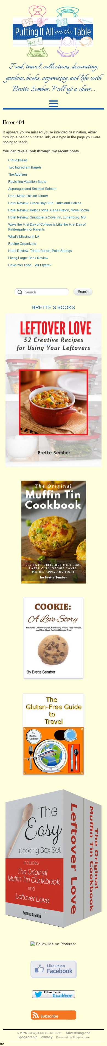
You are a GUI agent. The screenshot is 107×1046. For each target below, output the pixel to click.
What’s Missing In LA (23, 237)
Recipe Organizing (22, 244)
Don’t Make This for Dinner (28, 196)
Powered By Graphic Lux (72, 1037)
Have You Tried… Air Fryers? (29, 265)
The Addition (17, 174)
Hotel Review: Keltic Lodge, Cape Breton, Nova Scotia (48, 210)
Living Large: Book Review (28, 258)
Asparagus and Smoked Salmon (32, 189)
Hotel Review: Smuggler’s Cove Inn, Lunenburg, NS (47, 217)
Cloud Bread (17, 160)
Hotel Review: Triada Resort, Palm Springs (40, 251)
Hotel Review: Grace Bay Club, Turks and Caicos (44, 203)
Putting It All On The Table (44, 1033)
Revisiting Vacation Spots (27, 182)
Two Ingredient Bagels (24, 167)
